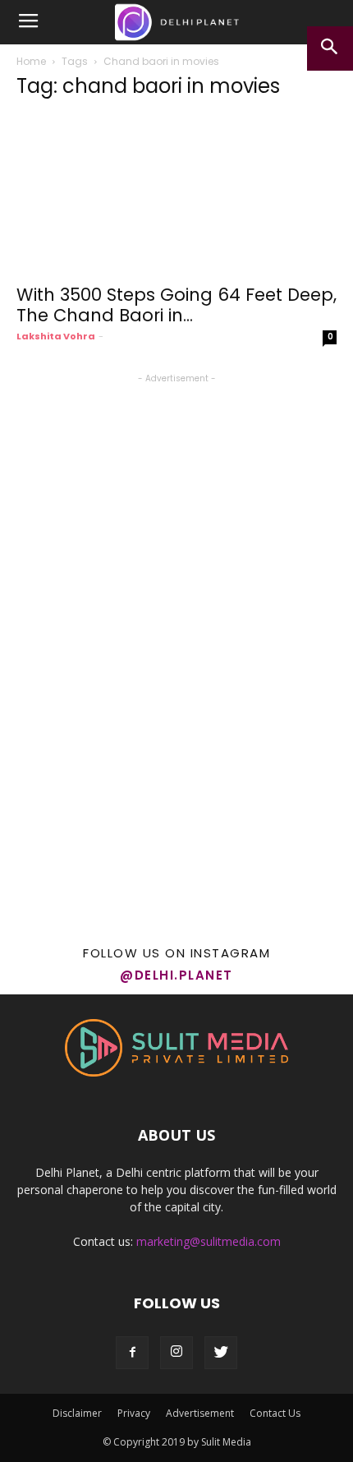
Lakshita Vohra (55, 336)
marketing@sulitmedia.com (208, 1241)
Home (31, 61)
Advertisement (200, 1413)
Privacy (133, 1413)
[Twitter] (220, 1352)
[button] (330, 48)
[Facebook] (132, 1352)
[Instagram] (176, 1352)
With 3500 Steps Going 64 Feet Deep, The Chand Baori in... (176, 305)
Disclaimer (77, 1413)
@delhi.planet (176, 975)
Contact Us (275, 1413)
